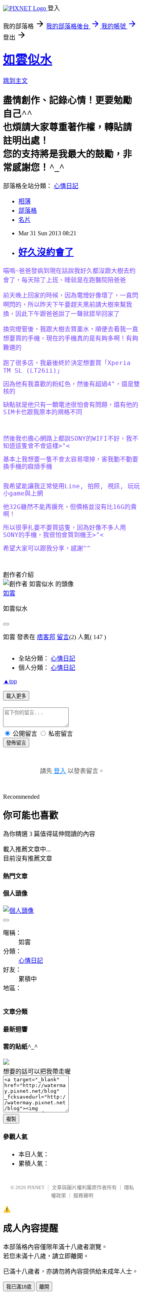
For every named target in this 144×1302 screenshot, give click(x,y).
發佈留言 (16, 743)
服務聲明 (83, 1195)
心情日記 (66, 186)
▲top (10, 681)
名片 (24, 219)
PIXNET (36, 1187)
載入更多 (16, 696)
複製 (11, 1119)
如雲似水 (27, 59)
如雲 (9, 593)
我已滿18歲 (18, 1287)
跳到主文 (15, 81)
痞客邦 (46, 637)
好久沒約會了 (46, 252)
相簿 (24, 201)
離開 (44, 1287)
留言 (63, 637)
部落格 (27, 210)
